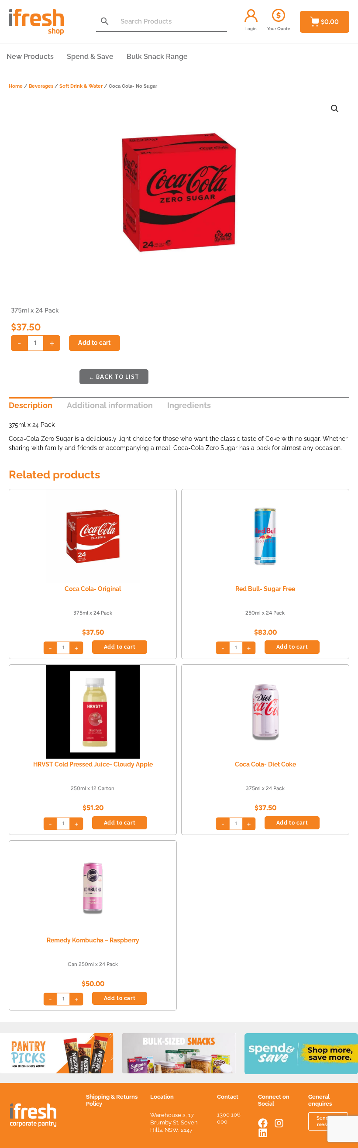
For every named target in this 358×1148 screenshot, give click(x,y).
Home (16, 86)
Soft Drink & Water (81, 86)
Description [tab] (30, 405)
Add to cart (94, 342)
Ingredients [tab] (189, 405)
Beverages (41, 86)
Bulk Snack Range (157, 56)
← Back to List (114, 376)
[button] (335, 109)
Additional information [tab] (110, 405)
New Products (30, 56)
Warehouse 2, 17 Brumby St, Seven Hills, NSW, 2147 (174, 1122)
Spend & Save (90, 56)
